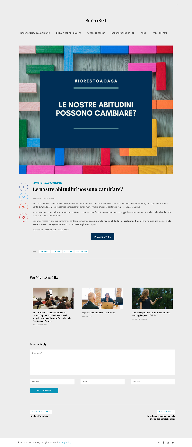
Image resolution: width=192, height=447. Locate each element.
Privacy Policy (65, 442)
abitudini (56, 252)
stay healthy (81, 252)
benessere (68, 252)
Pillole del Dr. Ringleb (68, 33)
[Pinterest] (23, 217)
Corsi (143, 33)
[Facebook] (23, 187)
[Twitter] (23, 197)
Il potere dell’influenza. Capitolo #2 (98, 312)
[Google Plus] (23, 207)
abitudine (45, 252)
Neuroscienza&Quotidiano (35, 33)
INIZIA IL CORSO (102, 236)
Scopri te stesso (96, 33)
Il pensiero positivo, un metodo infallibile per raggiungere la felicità (151, 314)
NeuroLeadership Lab (123, 33)
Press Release (160, 33)
